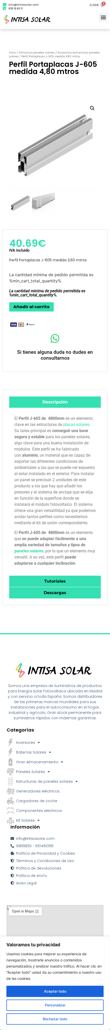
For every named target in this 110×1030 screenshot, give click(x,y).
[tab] (55, 402)
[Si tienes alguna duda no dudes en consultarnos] (55, 339)
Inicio (12, 53)
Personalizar (55, 1005)
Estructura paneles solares (37, 53)
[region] (55, 983)
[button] (103, 17)
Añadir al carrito (31, 307)
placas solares (76, 424)
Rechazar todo (55, 1019)
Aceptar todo (55, 991)
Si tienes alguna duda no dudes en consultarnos (55, 355)
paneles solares (28, 551)
